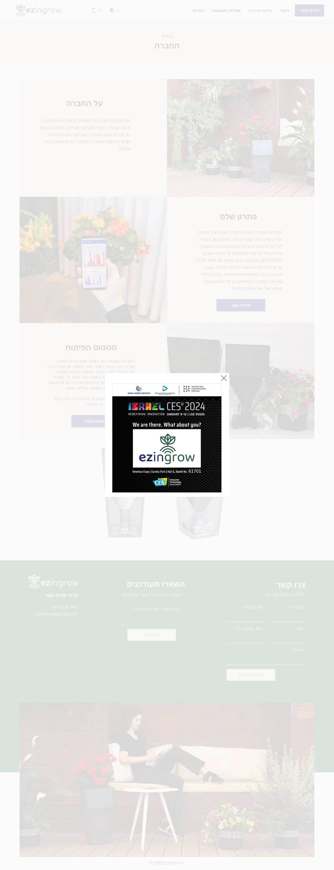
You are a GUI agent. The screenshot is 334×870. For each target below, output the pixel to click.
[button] (224, 378)
